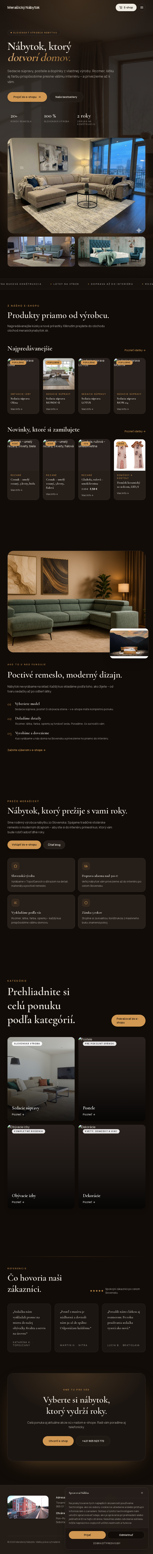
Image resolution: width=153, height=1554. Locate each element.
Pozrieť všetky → (135, 350)
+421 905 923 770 (93, 1441)
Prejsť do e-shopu (25, 97)
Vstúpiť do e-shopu (24, 844)
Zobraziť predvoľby (107, 1543)
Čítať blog (54, 844)
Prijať (87, 1535)
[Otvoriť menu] (142, 7)
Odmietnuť (126, 1535)
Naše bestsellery (66, 97)
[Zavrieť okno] (142, 1492)
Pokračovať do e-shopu (127, 1020)
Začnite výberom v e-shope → (26, 750)
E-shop (128, 7)
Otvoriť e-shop (58, 1441)
